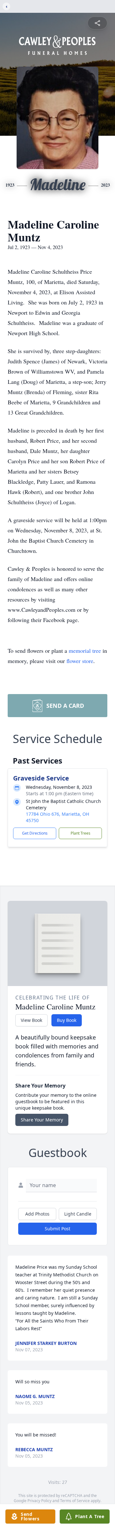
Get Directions (35, 833)
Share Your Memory (42, 1120)
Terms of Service (75, 1500)
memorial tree (85, 650)
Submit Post (57, 1229)
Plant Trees (80, 833)
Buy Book (66, 1020)
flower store (79, 661)
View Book (31, 1020)
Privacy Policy (39, 1500)
